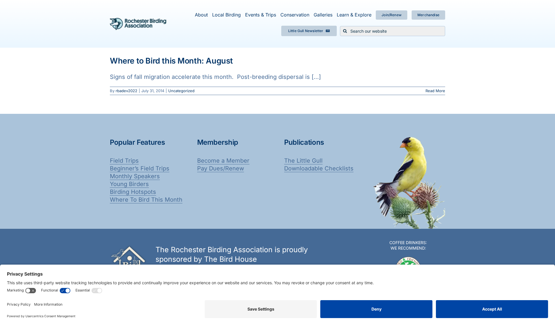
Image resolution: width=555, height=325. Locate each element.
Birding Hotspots (133, 191)
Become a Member (223, 160)
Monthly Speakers (135, 176)
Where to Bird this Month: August (171, 61)
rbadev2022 (126, 90)
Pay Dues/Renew (220, 168)
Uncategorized (181, 90)
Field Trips (124, 160)
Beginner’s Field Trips (139, 168)
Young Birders (129, 184)
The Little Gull (303, 160)
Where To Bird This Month (146, 199)
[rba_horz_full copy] (138, 20)
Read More (435, 90)
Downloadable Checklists (319, 168)
